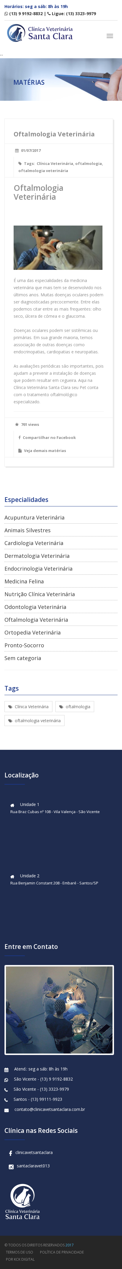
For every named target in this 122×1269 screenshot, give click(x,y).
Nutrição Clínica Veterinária (39, 594)
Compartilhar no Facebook (49, 437)
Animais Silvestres (27, 530)
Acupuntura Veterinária (34, 517)
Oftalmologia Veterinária (36, 619)
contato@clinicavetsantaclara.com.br (50, 1109)
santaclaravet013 (33, 1166)
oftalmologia (88, 163)
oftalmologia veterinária (43, 170)
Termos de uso (19, 1252)
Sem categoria (22, 658)
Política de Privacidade (62, 1252)
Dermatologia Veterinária (37, 555)
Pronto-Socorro (24, 645)
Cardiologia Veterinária (33, 543)
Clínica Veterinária (55, 163)
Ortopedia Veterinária (32, 632)
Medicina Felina (24, 581)
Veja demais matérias (44, 450)
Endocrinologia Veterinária (38, 568)
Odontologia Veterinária (35, 606)
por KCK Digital (20, 1259)
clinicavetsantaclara (34, 1152)
